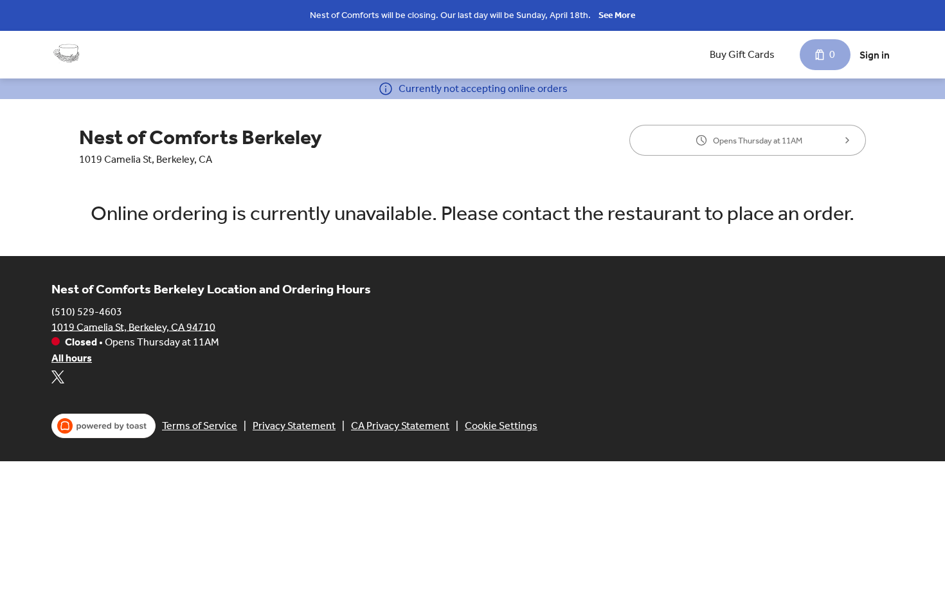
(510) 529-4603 (86, 311)
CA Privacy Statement (400, 425)
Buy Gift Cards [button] (742, 54)
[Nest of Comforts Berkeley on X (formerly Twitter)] (57, 379)
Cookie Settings (501, 425)
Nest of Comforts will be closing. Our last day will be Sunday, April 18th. (450, 15)
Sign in (875, 55)
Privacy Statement (294, 425)
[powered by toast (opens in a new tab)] (103, 426)
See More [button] (616, 15)
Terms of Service (199, 425)
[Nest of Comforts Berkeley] (67, 55)
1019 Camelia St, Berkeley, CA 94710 (133, 326)
